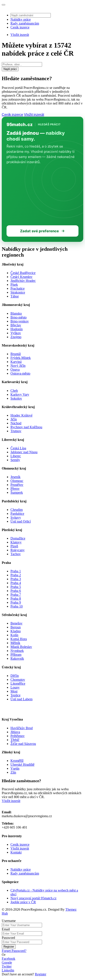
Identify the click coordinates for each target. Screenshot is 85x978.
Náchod (15, 423)
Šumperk (16, 492)
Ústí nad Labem (21, 699)
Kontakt (16, 852)
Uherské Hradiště (22, 764)
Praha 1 (15, 571)
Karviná (16, 362)
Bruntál (15, 354)
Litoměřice (17, 683)
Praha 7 (15, 594)
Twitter (7, 966)
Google (7, 962)
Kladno (15, 631)
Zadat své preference (39, 231)
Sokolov (16, 398)
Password (8, 938)
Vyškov (15, 333)
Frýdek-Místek (20, 358)
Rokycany (17, 550)
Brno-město (18, 317)
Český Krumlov (21, 277)
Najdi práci (10, 69)
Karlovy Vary (19, 394)
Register (8, 946)
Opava (15, 369)
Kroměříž (17, 760)
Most (13, 691)
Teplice (15, 695)
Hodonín (16, 329)
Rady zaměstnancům (24, 23)
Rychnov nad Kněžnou (26, 427)
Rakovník (17, 658)
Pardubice (17, 513)
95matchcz (19, 124)
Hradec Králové (21, 415)
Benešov (16, 623)
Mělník (15, 643)
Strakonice (17, 292)
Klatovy (16, 542)
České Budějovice (23, 273)
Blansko (16, 313)
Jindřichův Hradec (23, 280)
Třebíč (14, 740)
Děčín (14, 675)
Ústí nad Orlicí (20, 521)
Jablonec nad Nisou (23, 452)
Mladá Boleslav (21, 647)
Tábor (14, 296)
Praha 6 (15, 591)
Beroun (15, 627)
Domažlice (17, 538)
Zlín (13, 772)
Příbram (15, 654)
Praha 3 (15, 579)
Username (9, 921)
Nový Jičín (18, 365)
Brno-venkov (19, 321)
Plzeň (14, 546)
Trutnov (15, 431)
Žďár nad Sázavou (23, 744)
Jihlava (15, 732)
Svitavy (15, 517)
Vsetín (14, 768)
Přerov (15, 488)
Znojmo (15, 337)
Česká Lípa (18, 448)
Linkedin (8, 970)
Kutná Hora (18, 639)
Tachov (15, 554)
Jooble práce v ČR (23, 902)
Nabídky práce (20, 19)
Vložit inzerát (19, 35)
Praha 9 (15, 602)
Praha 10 (16, 606)
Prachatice (17, 288)
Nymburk (17, 651)
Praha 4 (15, 583)
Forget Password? (14, 951)
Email (6, 929)
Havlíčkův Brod (21, 728)
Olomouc (16, 481)
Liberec (15, 456)
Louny (15, 687)
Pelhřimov (17, 736)
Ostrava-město (20, 373)
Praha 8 (15, 598)
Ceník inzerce (19, 27)
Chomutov (17, 679)
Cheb (14, 390)
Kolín (14, 635)
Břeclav (15, 325)
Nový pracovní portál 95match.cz (33, 898)
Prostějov (16, 485)
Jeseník (15, 477)
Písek (14, 284)
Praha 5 (15, 587)
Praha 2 (15, 575)
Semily (15, 460)
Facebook (8, 958)
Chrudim (16, 509)
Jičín (13, 419)
